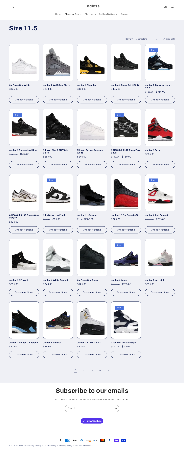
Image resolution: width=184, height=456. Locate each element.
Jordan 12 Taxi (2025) (89, 342)
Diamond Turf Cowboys (123, 342)
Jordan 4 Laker (119, 280)
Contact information (84, 446)
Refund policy (50, 446)
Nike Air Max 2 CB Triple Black (55, 151)
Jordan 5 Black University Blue (159, 86)
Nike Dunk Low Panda (54, 215)
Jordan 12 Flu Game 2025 (125, 215)
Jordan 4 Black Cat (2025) (125, 85)
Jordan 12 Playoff (18, 280)
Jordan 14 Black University (23, 342)
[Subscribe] (115, 408)
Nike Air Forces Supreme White (90, 151)
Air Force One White (19, 85)
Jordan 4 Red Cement (156, 215)
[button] (12, 6)
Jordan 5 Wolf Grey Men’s (56, 85)
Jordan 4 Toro (152, 150)
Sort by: (129, 39)
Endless (19, 446)
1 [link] (75, 370)
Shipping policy (65, 446)
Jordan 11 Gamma (87, 215)
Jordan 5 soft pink (155, 280)
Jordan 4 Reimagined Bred (23, 150)
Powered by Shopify (32, 446)
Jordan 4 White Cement (55, 280)
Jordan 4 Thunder (86, 85)
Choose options (24, 100)
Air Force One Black (87, 280)
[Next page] (108, 370)
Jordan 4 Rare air (52, 342)
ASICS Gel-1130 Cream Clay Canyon (24, 216)
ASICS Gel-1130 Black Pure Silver (125, 151)
